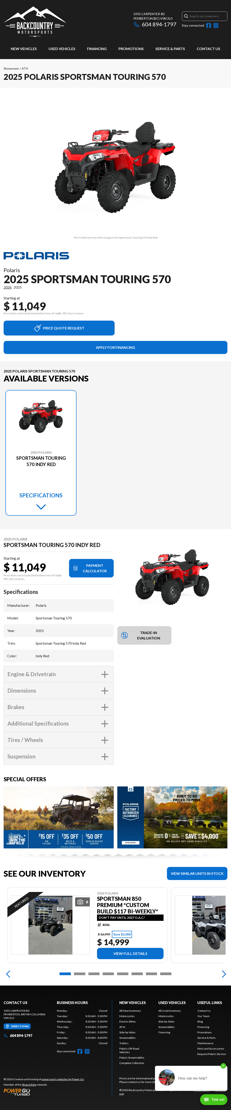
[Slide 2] (79, 973)
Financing (97, 48)
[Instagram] (216, 25)
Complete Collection (131, 1063)
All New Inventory (130, 1010)
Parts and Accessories (210, 1048)
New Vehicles (24, 48)
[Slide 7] (151, 973)
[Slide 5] (122, 973)
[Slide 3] (94, 973)
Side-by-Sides (127, 1032)
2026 (8, 287)
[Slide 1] (65, 973)
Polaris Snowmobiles (131, 1057)
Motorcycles (127, 1016)
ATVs (122, 1027)
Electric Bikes (127, 1021)
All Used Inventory (169, 1010)
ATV (25, 68)
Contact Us (208, 48)
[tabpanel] (82, 1027)
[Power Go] (44, 1092)
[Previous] (8, 973)
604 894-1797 (159, 24)
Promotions (131, 48)
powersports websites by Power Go (63, 1079)
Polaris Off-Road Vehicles (129, 1050)
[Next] (222, 973)
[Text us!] (213, 1100)
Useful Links (209, 1002)
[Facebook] (208, 25)
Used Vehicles (62, 48)
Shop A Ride (29, 1084)
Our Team (203, 1016)
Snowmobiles (127, 1037)
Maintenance (205, 1043)
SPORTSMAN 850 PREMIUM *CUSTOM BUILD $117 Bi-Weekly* (127, 905)
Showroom (11, 68)
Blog (200, 1021)
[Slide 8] (165, 973)
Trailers (124, 1043)
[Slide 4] (108, 973)
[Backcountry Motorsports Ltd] (35, 22)
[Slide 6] (137, 973)
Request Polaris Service (211, 1054)
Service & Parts (170, 48)
